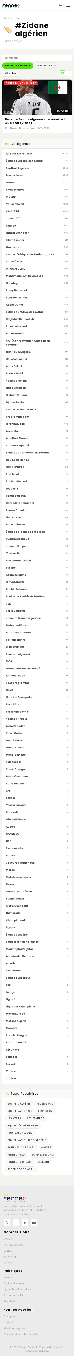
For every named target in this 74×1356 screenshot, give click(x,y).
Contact (9, 1322)
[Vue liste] (69, 73)
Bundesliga (11, 1256)
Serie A (8, 1262)
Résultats (9, 1301)
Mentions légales (14, 1328)
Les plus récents (17, 65)
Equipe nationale (20, 1111)
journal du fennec (21, 1147)
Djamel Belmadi (43, 1154)
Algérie (46, 1147)
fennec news (17, 1154)
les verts (14, 1118)
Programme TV (13, 1295)
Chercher (10, 73)
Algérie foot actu (21, 1169)
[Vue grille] (62, 73)
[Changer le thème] (60, 5)
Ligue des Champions (17, 1289)
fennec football (20, 1162)
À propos (9, 1316)
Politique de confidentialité (21, 1334)
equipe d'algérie (19, 1103)
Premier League (14, 1244)
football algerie (20, 1133)
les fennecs (35, 1118)
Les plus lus (47, 65)
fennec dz (45, 1111)
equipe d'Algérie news (23, 1125)
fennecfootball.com (37, 1351)
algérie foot (46, 1103)
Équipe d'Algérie (14, 1283)
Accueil (8, 18)
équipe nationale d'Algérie (27, 1140)
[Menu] (68, 5)
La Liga (8, 1250)
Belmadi (43, 1162)
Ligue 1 (8, 1238)
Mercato (9, 1277)
